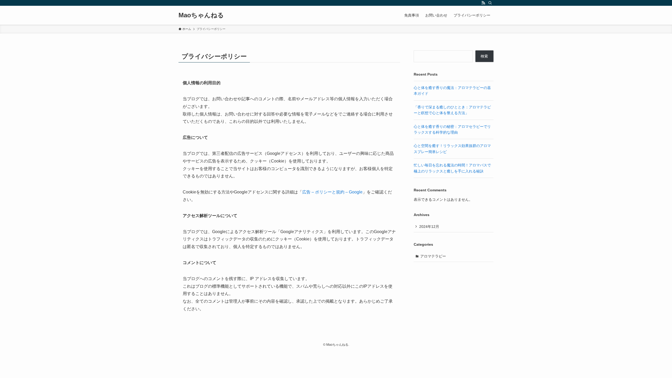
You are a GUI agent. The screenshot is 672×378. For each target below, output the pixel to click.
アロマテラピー (433, 256)
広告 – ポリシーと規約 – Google (332, 192)
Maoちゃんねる (201, 15)
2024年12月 (429, 226)
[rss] (483, 3)
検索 (484, 56)
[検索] (490, 3)
